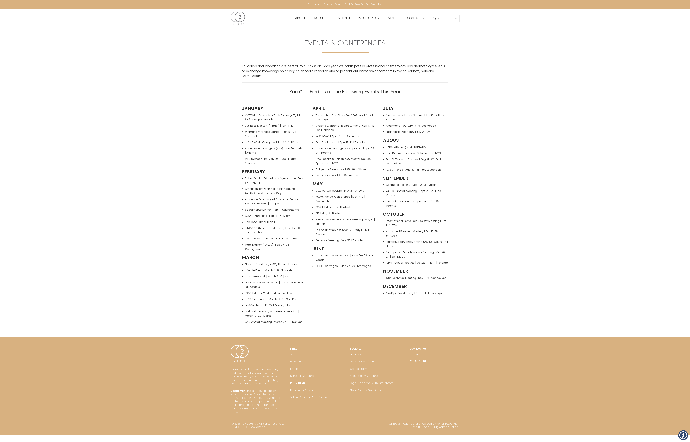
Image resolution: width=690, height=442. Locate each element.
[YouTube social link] (424, 361)
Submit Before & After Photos (308, 397)
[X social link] (415, 361)
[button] (683, 435)
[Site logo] (238, 18)
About (294, 354)
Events (294, 369)
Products (296, 361)
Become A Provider (302, 390)
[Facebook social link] (411, 361)
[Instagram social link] (420, 361)
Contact (415, 354)
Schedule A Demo (302, 376)
